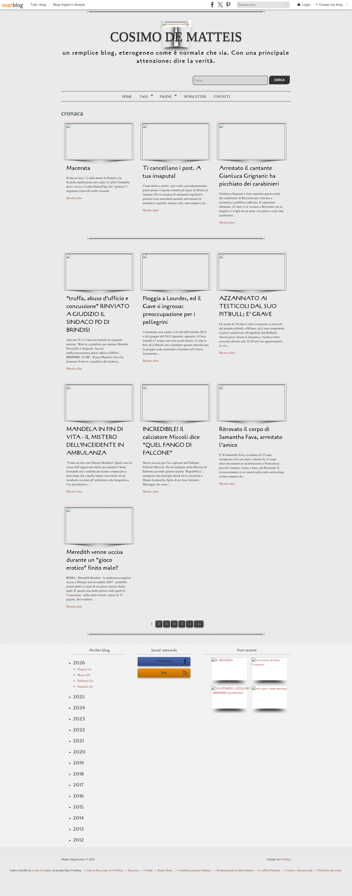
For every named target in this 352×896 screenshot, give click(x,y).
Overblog (285, 859)
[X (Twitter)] (220, 4)
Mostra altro (74, 198)
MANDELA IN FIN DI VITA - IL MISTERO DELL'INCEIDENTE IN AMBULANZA (95, 441)
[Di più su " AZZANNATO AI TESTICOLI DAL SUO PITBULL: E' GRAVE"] (252, 287)
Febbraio (83, 680)
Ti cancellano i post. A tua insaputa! (172, 172)
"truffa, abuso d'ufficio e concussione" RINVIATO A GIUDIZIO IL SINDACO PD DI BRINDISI (97, 314)
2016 (78, 796)
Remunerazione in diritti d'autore (235, 870)
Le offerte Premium (269, 870)
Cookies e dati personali (298, 870)
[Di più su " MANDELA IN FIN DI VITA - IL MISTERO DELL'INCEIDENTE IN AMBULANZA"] (99, 418)
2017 (78, 785)
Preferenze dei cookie (329, 870)
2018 (78, 774)
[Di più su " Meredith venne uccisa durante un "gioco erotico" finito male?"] (99, 541)
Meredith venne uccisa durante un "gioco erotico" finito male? (94, 560)
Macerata (78, 168)
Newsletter (195, 96)
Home (127, 96)
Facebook (164, 661)
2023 (79, 719)
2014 (78, 818)
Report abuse (165, 870)
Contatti (222, 96)
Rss (164, 673)
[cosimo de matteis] (176, 23)
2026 (79, 663)
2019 (78, 763)
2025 (79, 697)
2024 (79, 708)
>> (198, 624)
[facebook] (212, 4)
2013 (78, 829)
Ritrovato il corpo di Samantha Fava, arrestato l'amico (250, 437)
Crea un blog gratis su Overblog (104, 870)
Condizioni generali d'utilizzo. (195, 870)
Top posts (133, 870)
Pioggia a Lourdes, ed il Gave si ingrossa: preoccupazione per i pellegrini (172, 310)
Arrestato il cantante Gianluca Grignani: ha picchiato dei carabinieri (249, 176)
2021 (78, 741)
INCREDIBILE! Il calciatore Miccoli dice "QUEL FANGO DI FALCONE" (171, 441)
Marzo (81, 675)
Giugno (82, 669)
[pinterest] (228, 4)
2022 (79, 730)
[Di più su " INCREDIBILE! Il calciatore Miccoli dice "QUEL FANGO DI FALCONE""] (175, 418)
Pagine (164, 96)
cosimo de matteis (176, 36)
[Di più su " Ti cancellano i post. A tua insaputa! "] (175, 157)
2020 (79, 752)
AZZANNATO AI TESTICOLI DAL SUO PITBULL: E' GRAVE (248, 306)
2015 (78, 807)
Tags (142, 96)
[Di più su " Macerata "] (99, 157)
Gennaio (82, 686)
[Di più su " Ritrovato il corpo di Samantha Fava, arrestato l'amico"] (252, 418)
